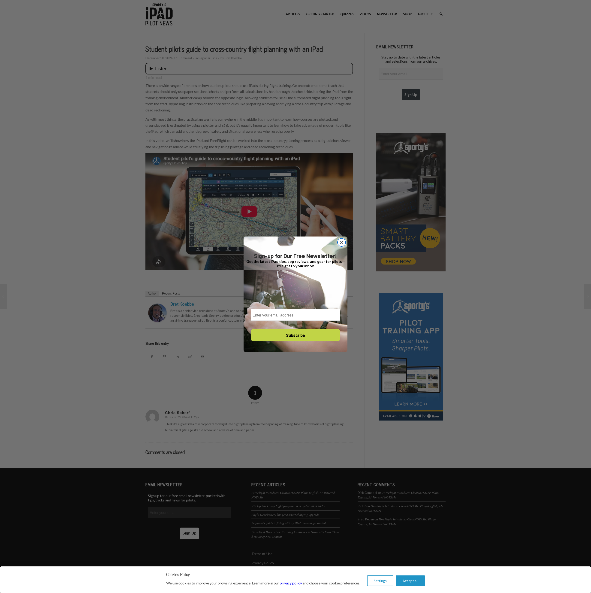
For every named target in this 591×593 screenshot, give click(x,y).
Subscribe (295, 335)
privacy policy (291, 583)
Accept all (410, 580)
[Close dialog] (342, 242)
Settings (380, 580)
